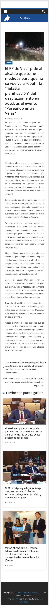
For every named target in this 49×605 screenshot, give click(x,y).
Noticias (9, 63)
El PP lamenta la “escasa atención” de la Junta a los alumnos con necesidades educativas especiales (23, 382)
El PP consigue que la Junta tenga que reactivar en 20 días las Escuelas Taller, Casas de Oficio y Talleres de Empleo (23, 493)
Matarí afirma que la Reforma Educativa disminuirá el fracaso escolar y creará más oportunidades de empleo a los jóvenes (22, 554)
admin (19, 118)
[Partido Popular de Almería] (24, 16)
